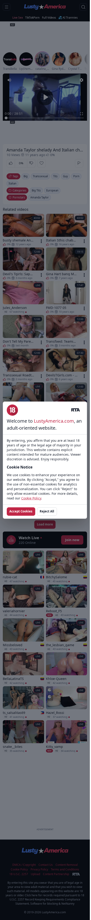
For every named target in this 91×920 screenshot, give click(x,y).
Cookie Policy (31, 498)
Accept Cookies (20, 511)
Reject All (47, 511)
